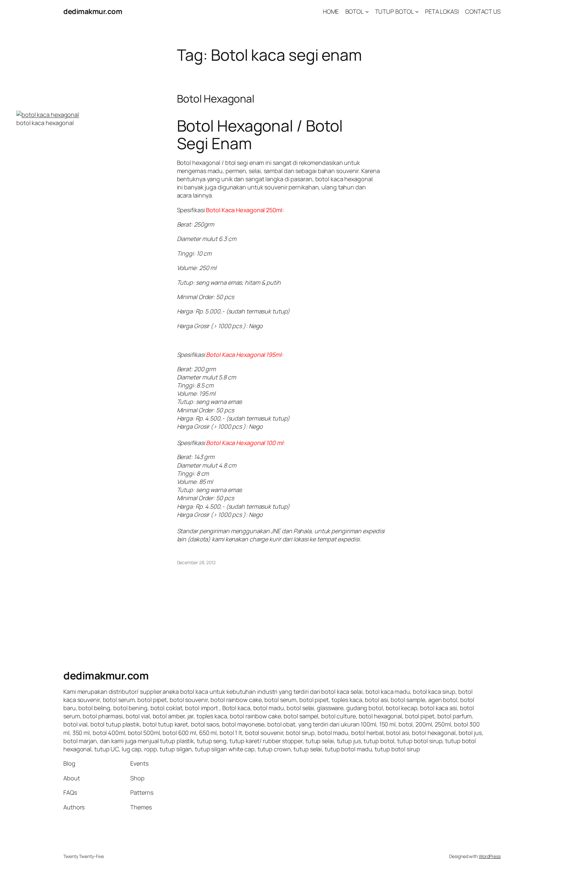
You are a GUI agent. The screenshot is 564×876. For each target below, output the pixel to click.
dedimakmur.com (92, 11)
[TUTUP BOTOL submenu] (417, 11)
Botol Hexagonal (216, 98)
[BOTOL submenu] (367, 11)
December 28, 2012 (196, 562)
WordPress (490, 856)
